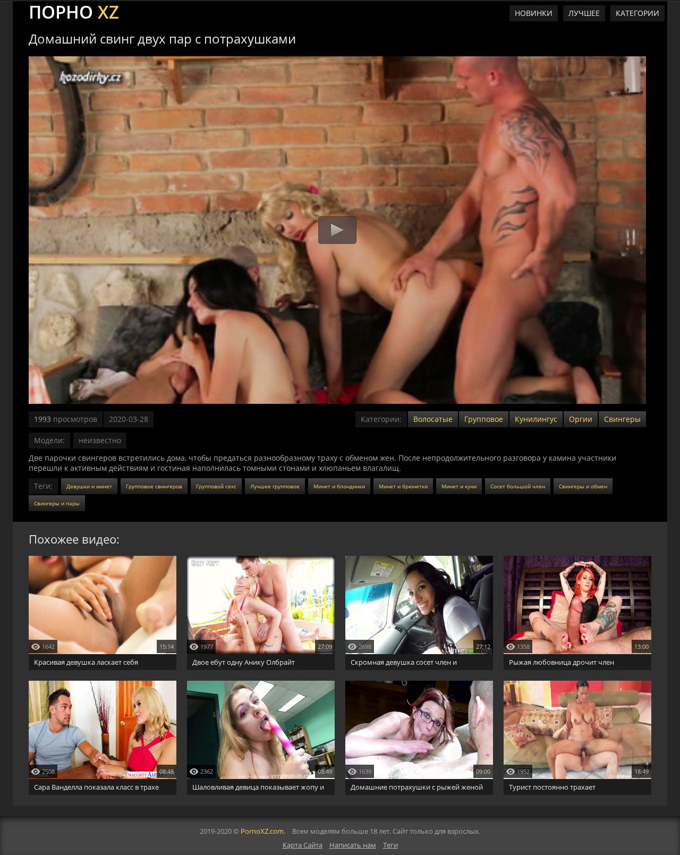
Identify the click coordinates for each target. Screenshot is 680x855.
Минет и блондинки (339, 486)
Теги (390, 845)
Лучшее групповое (275, 486)
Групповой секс (216, 486)
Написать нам (352, 845)
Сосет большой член (517, 486)
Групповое (483, 419)
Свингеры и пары (57, 503)
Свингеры (622, 419)
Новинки (533, 13)
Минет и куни (459, 486)
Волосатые (433, 419)
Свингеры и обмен (583, 486)
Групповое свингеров (154, 486)
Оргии (580, 419)
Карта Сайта (302, 845)
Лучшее (584, 13)
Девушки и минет (89, 486)
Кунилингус (536, 419)
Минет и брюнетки (403, 486)
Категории (637, 13)
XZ (74, 10)
